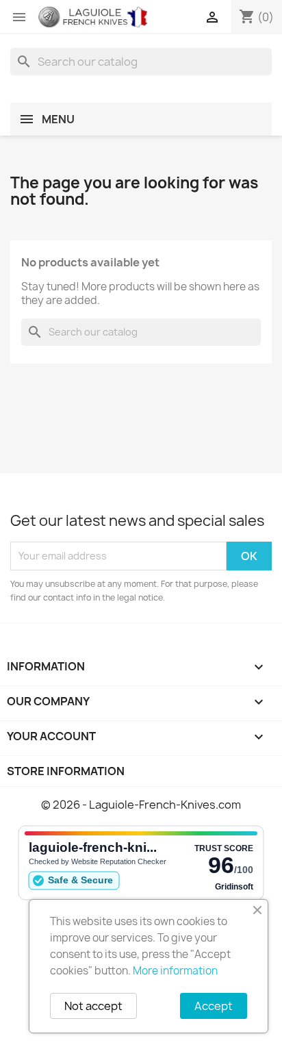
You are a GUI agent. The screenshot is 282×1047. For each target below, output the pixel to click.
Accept (213, 1005)
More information (175, 970)
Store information (66, 771)
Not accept (93, 1005)
